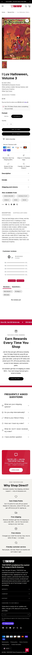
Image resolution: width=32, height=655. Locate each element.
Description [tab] (6, 213)
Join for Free (15, 378)
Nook (24, 200)
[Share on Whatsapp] (14, 204)
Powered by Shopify (21, 652)
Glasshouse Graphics (8, 89)
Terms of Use (21, 618)
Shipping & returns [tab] (20, 213)
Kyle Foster (9, 91)
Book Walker (9, 196)
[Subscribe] (28, 614)
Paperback (17, 116)
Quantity (4, 120)
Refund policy (5, 642)
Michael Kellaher (20, 87)
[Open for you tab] (27, 650)
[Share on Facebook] (6, 204)
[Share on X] (9, 204)
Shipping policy (5, 644)
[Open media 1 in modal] (27, 20)
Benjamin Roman (15, 85)
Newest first (11, 12)
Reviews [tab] (7, 287)
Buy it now (16, 133)
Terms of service (23, 642)
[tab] (16, 287)
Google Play (23, 196)
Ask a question (11, 280)
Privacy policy (14, 642)
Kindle (7, 200)
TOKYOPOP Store (11, 652)
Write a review (20, 280)
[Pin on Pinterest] (11, 204)
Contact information (16, 644)
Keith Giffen (7, 83)
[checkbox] (6, 294)
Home (3, 12)
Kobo (15, 200)
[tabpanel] (16, 303)
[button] (2, 6)
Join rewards (22, 1)
